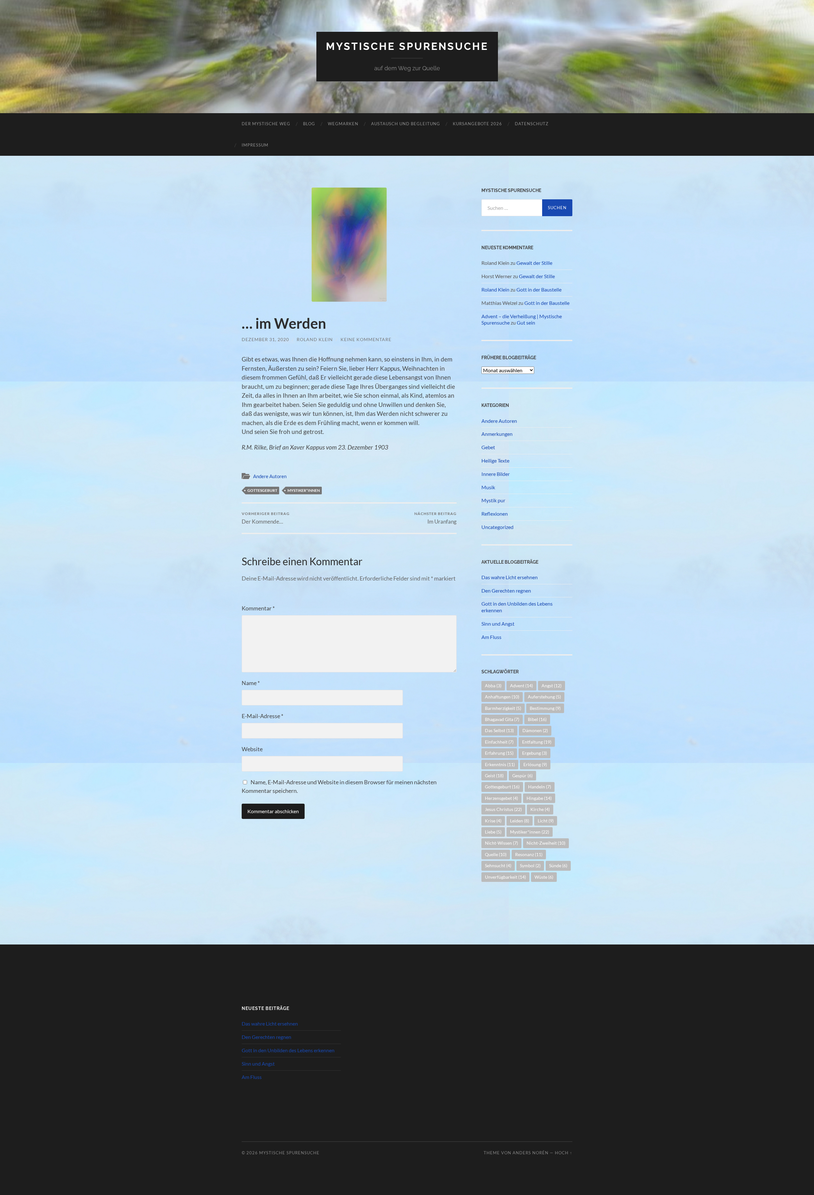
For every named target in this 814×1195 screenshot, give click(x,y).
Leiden (519, 820)
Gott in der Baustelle (539, 289)
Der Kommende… (266, 518)
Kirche (540, 809)
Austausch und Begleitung (405, 123)
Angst (552, 685)
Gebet (488, 447)
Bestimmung (545, 708)
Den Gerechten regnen (506, 590)
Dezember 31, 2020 (265, 339)
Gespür (522, 775)
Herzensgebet (501, 798)
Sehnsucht (498, 865)
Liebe (493, 831)
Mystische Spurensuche (407, 46)
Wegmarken (343, 123)
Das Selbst (499, 730)
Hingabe (539, 798)
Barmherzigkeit (503, 708)
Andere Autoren (269, 476)
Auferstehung (544, 696)
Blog (309, 123)
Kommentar (258, 608)
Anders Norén (530, 1152)
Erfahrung (499, 753)
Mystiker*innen (303, 490)
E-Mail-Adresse (262, 715)
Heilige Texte (495, 460)
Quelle (496, 854)
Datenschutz (531, 123)
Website (252, 748)
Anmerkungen (497, 434)
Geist (494, 775)
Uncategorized (497, 527)
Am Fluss (491, 637)
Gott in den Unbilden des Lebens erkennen (517, 607)
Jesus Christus (503, 809)
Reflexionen (494, 514)
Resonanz (528, 854)
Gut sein (526, 322)
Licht (546, 820)
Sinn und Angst (497, 624)
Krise (493, 820)
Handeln (539, 786)
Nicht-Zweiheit (546, 843)
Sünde (558, 865)
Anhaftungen (502, 696)
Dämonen (535, 730)
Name (251, 682)
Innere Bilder (495, 474)
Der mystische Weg (266, 123)
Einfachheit (499, 742)
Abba (493, 685)
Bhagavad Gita (502, 719)
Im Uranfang (435, 518)
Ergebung (534, 753)
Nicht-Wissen (501, 843)
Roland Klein (315, 339)
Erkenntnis (500, 764)
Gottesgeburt (262, 490)
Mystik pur (493, 500)
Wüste (544, 877)
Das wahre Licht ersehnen (509, 577)
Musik (488, 487)
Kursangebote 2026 (477, 123)
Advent (521, 685)
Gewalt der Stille (534, 263)
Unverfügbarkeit (505, 877)
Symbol (530, 865)
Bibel (537, 719)
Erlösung (535, 764)
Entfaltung (536, 742)
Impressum (255, 145)
